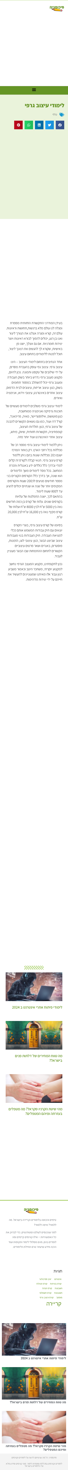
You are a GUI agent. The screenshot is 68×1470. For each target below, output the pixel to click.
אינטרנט (57, 1279)
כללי (55, 114)
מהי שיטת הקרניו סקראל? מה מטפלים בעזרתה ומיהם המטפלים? (35, 1111)
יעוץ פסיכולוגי (45, 1279)
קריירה (53, 1303)
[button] (60, 125)
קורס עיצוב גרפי (46, 1297)
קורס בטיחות (55, 1284)
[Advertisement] (34, 47)
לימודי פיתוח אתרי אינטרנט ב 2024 (37, 1007)
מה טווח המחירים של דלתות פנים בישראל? (38, 1058)
